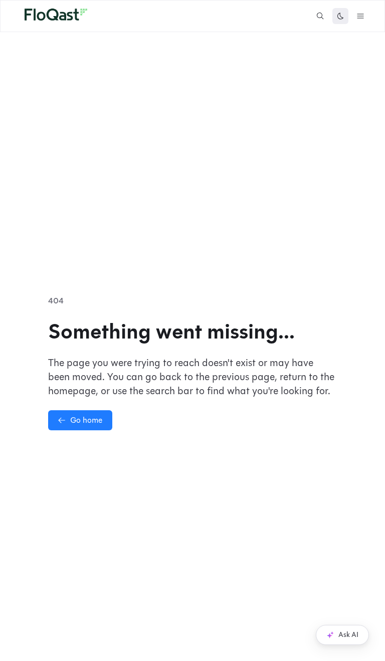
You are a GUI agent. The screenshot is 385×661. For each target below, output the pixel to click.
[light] (340, 16)
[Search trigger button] (320, 16)
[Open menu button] (360, 16)
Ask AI (348, 634)
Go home (86, 420)
